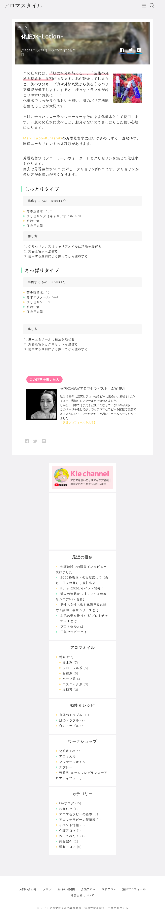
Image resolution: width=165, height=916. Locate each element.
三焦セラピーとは (73, 632)
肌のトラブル (69, 720)
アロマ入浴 (67, 756)
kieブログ (66, 803)
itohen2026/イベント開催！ (82, 588)
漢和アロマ (67, 847)
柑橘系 (68, 673)
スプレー (65, 767)
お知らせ (65, 809)
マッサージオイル (72, 762)
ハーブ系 (69, 679)
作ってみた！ (69, 836)
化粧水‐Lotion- (70, 751)
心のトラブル (69, 726)
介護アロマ (67, 830)
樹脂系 (68, 690)
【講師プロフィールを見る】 (78, 422)
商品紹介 (65, 841)
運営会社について (82, 895)
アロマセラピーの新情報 (77, 820)
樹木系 (68, 662)
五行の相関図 (66, 889)
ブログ (47, 889)
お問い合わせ (28, 889)
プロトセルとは (72, 626)
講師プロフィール (134, 889)
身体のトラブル (70, 715)
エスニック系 (72, 684)
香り (62, 657)
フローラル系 (72, 668)
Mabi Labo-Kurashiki (42, 138)
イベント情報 (69, 825)
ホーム (23, 27)
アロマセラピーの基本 (75, 814)
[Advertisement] (82, 521)
